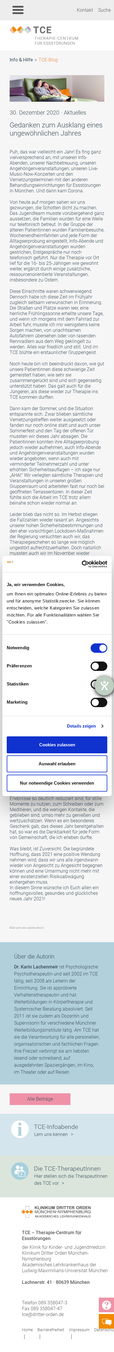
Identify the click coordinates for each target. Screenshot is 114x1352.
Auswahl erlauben (57, 763)
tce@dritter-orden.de (43, 1314)
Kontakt (85, 10)
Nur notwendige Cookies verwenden (57, 783)
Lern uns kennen (51, 1134)
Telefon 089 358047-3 (44, 1303)
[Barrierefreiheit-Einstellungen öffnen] (104, 685)
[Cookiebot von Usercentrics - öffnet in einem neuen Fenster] (82, 564)
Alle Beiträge (40, 1099)
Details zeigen (81, 726)
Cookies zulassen (57, 744)
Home (27, 1329)
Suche (104, 10)
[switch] (99, 666)
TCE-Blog (48, 60)
